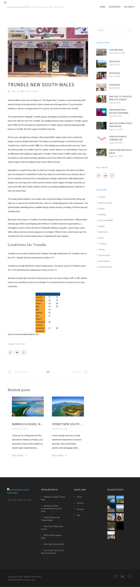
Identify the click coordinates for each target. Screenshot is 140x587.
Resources (114, 61)
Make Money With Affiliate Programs (118, 111)
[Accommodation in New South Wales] (34, 4)
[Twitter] (17, 352)
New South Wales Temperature (118, 138)
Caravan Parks (104, 255)
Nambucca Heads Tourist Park (53, 498)
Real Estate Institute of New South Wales (52, 551)
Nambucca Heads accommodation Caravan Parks (51, 508)
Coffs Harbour (104, 261)
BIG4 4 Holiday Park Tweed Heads (50, 518)
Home (102, 6)
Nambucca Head (105, 203)
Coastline (102, 243)
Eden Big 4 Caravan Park (54, 544)
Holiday (101, 226)
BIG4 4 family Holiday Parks (51, 536)
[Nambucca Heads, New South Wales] (28, 406)
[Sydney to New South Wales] (120, 508)
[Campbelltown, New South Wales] (120, 526)
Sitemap (80, 509)
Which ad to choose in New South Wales (120, 98)
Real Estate (103, 232)
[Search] (129, 30)
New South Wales (32, 91)
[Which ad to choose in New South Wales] (120, 517)
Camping (102, 214)
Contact (80, 503)
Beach (101, 238)
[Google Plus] (23, 352)
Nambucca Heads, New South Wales (28, 424)
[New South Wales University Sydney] (111, 508)
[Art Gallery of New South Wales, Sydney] (111, 517)
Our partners (116, 50)
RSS (78, 515)
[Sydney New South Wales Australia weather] (68, 406)
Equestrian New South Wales (120, 151)
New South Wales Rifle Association (120, 125)
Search (130, 6)
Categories (115, 6)
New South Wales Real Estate (52, 527)
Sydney (101, 208)
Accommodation (105, 267)
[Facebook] (10, 352)
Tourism (101, 197)
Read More (18, 455)
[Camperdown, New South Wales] (111, 535)
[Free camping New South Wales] (111, 526)
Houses (101, 249)
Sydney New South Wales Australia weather (68, 424)
